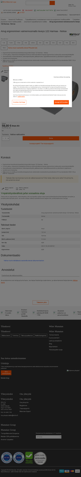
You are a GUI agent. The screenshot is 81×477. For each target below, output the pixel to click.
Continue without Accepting (62, 77)
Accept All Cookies (61, 102)
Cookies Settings (19, 102)
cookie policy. (21, 96)
